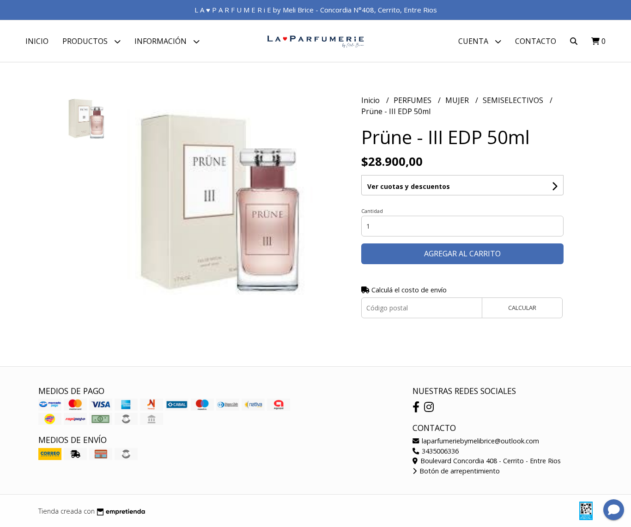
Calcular (522, 307)
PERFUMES (413, 100)
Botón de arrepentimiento (459, 470)
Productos (85, 41)
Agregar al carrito (462, 253)
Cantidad (372, 210)
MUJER (458, 100)
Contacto (535, 41)
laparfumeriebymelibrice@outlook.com (479, 440)
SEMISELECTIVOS (514, 100)
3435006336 (439, 451)
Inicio (37, 41)
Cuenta (474, 41)
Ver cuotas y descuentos (408, 186)
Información (161, 41)
